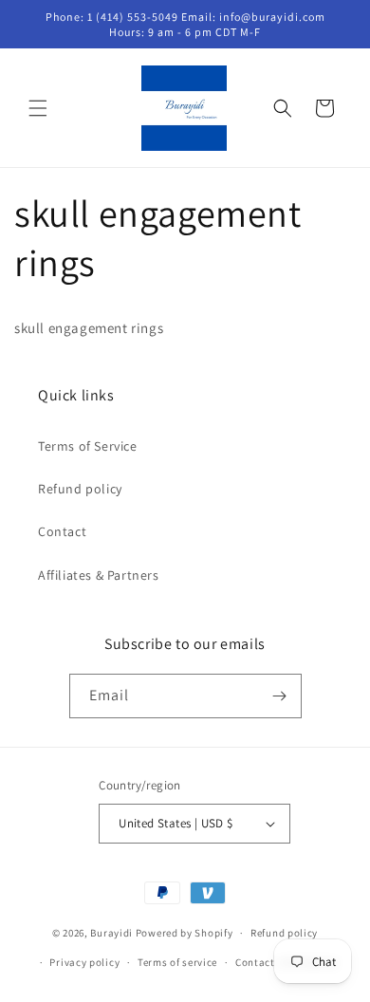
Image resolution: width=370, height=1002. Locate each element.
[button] (38, 108)
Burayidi (111, 932)
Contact (62, 531)
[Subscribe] (280, 696)
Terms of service (177, 962)
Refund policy (80, 488)
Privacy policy (84, 962)
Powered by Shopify (184, 932)
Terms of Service (88, 446)
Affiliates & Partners (98, 575)
